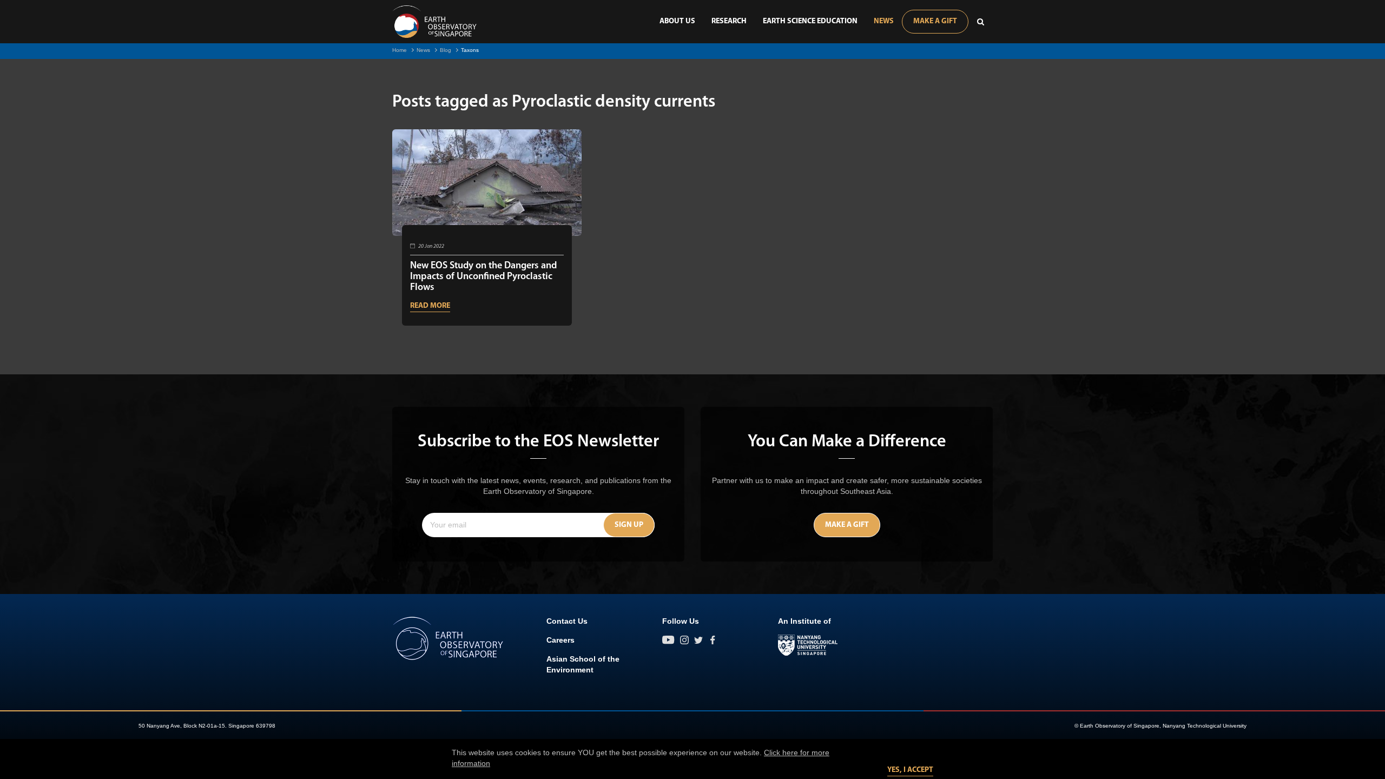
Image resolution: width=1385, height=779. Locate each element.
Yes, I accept (910, 770)
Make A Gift (935, 21)
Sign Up (629, 525)
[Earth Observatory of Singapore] (434, 21)
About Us (677, 21)
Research (729, 21)
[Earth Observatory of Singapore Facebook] (712, 640)
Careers (560, 640)
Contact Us (567, 621)
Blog (445, 50)
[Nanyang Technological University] (807, 645)
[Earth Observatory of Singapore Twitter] (698, 640)
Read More (430, 306)
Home (399, 50)
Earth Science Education (810, 21)
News (884, 21)
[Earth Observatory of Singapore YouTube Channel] (668, 640)
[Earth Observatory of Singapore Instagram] (684, 640)
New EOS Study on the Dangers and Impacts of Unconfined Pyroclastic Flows (483, 277)
